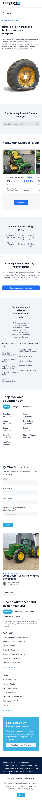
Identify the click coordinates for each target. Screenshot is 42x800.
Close (21, 795)
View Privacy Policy (25, 789)
